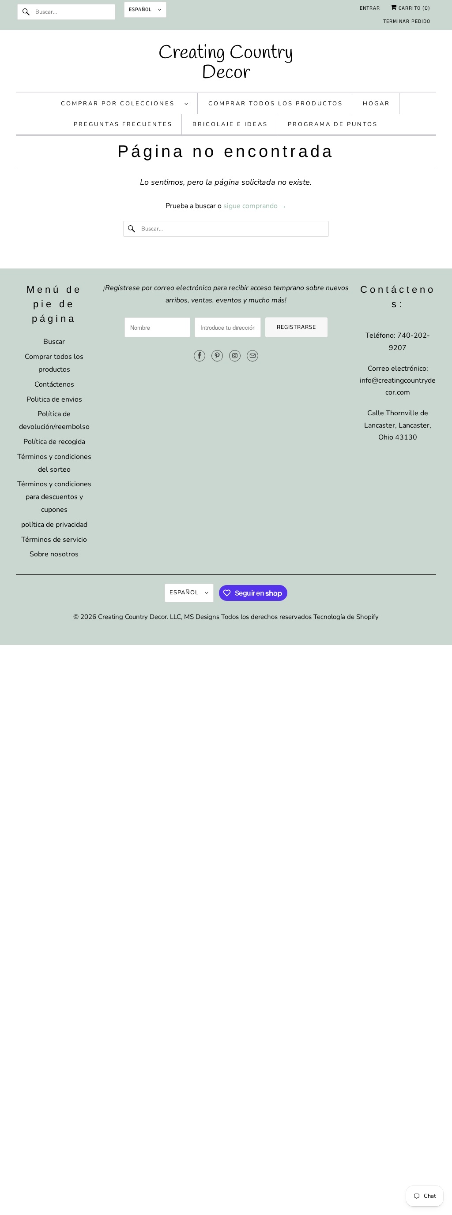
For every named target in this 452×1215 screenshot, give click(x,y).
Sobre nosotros (54, 554)
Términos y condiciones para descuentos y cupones (54, 496)
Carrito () (413, 8)
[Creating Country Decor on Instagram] (235, 356)
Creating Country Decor (132, 616)
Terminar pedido (406, 21)
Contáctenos (54, 384)
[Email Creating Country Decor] (252, 356)
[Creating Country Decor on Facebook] (199, 356)
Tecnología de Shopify (346, 616)
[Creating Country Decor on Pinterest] (217, 356)
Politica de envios (54, 399)
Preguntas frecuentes (123, 124)
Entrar (370, 8)
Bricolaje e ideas (230, 124)
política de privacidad (54, 524)
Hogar (376, 104)
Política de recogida (54, 442)
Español (141, 9)
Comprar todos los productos (275, 104)
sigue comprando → (254, 206)
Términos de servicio (54, 539)
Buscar (54, 342)
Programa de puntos (333, 124)
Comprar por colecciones (120, 104)
